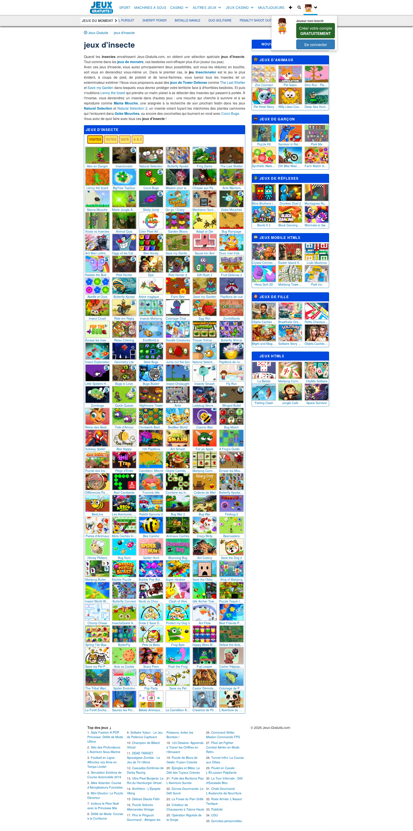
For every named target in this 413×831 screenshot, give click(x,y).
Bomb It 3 (263, 225)
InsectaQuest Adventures (124, 623)
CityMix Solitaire (317, 381)
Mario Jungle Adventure (124, 209)
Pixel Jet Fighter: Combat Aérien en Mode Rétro (222, 747)
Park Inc (316, 284)
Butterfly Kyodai (177, 166)
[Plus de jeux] (290, 7)
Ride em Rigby (124, 318)
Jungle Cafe (290, 403)
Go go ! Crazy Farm (178, 209)
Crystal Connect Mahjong (264, 262)
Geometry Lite (124, 362)
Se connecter (315, 44)
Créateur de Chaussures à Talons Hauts (185, 807)
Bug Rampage (231, 231)
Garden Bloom (178, 231)
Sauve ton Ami (204, 253)
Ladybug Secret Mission (205, 405)
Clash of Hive (178, 601)
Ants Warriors (231, 188)
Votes (111, 139)
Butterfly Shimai (231, 340)
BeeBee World (178, 427)
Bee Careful (151, 536)
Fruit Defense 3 (231, 275)
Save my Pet (177, 688)
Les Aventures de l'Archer (124, 514)
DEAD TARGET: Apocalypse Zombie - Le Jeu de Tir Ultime (143, 757)
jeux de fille (274, 296)
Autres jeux (204, 7)
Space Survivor (316, 403)
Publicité (217, 809)
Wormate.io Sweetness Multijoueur (317, 225)
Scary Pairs (151, 666)
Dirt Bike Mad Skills (290, 166)
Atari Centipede (124, 492)
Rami (262, 20)
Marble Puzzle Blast (124, 579)
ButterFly (124, 645)
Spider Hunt (151, 558)
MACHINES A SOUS (150, 7)
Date (125, 139)
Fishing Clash (264, 403)
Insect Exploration (97, 362)
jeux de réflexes (279, 178)
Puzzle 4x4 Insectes (97, 470)
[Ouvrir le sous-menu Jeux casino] (253, 7)
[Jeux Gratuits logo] (101, 5)
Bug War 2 (178, 514)
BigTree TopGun (124, 188)
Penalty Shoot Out (206, 20)
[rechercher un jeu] (299, 7)
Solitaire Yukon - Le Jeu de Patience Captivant (145, 734)
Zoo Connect (264, 85)
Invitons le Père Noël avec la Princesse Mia (103, 805)
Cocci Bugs (230, 113)
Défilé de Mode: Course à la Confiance (105, 816)
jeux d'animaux (276, 59)
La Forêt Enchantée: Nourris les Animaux (97, 710)
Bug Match (231, 427)
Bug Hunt (124, 558)
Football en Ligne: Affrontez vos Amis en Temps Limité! (102, 762)
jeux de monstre (130, 61)
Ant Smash (177, 449)
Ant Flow (205, 623)
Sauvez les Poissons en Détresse (124, 710)
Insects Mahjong (151, 318)
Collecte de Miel (205, 492)
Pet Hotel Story (264, 106)
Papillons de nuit (231, 296)
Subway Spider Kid (97, 449)
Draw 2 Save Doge (151, 623)
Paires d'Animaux (97, 536)
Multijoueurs (271, 7)
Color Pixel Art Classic (151, 231)
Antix (177, 405)
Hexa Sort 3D (264, 284)
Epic (151, 275)
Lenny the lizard (112, 92)
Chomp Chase (97, 623)
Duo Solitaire (170, 20)
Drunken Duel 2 (290, 203)
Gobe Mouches (127, 113)
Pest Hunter (124, 275)
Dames (245, 20)
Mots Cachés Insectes (124, 536)
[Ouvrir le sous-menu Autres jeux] (220, 7)
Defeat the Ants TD (231, 645)
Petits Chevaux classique (317, 322)
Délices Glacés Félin (146, 799)
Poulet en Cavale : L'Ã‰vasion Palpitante (221, 770)
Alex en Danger (97, 166)
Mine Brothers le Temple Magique (264, 203)
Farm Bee (178, 296)
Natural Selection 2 (132, 108)
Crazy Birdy (205, 536)
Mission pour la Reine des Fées (178, 188)
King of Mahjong (231, 579)
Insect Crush (97, 318)
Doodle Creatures (178, 340)
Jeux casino (237, 7)
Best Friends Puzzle (231, 623)
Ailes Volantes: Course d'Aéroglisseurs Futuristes (105, 785)
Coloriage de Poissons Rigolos (231, 688)
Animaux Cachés (177, 536)
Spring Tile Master (97, 645)
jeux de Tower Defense (188, 82)
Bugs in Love (124, 383)
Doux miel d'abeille (231, 253)
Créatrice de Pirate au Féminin (205, 710)
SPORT (124, 7)
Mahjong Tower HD (290, 284)
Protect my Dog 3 (178, 623)
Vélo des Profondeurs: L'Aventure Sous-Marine (104, 749)
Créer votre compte (315, 30)
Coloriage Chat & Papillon (178, 318)
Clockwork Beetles (151, 427)
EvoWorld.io (151, 340)
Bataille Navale (138, 20)
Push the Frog (178, 666)
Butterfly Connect (124, 601)
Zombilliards (231, 318)
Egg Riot (204, 318)
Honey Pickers (97, 558)
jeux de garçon (277, 119)
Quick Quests (124, 405)
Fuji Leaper (204, 666)
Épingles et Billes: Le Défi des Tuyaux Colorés (183, 770)
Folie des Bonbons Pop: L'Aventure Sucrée (185, 780)
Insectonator (206, 72)
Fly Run (231, 383)
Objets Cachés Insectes (178, 470)
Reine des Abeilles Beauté (97, 427)
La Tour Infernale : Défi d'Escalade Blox (224, 780)
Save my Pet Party (97, 666)
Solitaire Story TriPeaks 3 (290, 343)
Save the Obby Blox (205, 579)
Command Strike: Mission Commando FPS (223, 734)
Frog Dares (204, 166)
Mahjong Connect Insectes (205, 470)
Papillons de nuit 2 (231, 362)
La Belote (263, 381)
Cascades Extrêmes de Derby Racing (145, 770)
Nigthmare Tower (151, 405)
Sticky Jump (151, 209)
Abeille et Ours (97, 296)
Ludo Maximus (317, 262)
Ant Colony (204, 558)
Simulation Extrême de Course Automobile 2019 (104, 774)
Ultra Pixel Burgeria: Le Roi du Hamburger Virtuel (145, 780)
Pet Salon (290, 85)
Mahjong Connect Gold (290, 381)
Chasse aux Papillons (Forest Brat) (205, 188)
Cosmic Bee (204, 427)
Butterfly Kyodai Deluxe (231, 492)
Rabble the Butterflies (97, 275)
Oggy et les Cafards (124, 253)
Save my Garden (100, 87)
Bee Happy (124, 449)
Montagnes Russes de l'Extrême (317, 203)
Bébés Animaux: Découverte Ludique (151, 710)
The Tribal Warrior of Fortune (97, 688)
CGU (214, 815)
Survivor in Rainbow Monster (290, 144)
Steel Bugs (151, 362)
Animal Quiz (124, 231)
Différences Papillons (97, 492)
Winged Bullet (231, 405)
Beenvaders (231, 536)
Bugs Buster (151, 383)
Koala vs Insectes (97, 231)
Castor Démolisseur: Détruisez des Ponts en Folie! (205, 688)
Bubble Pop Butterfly (151, 579)
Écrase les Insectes (97, 340)
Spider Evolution (124, 688)
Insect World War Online (97, 601)
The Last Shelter (232, 82)
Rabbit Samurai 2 (151, 514)
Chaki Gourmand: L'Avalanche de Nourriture (224, 790)
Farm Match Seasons (317, 166)
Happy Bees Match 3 (205, 645)
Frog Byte (178, 645)
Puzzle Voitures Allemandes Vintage (140, 807)
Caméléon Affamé (151, 470)
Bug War (204, 514)
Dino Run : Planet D (317, 85)
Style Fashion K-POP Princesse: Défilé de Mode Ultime (105, 737)
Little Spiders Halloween (97, 383)
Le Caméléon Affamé (178, 710)
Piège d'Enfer (124, 470)
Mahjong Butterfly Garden (97, 579)
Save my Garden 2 (178, 253)
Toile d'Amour (124, 427)
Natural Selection (98, 108)
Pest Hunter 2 (177, 275)
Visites (95, 139)
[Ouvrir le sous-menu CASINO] (188, 7)
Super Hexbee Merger (178, 579)
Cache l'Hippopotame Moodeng (231, 666)
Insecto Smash (204, 383)
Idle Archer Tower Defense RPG (205, 601)
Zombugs (97, 405)
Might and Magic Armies (264, 343)
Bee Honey (151, 253)
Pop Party (151, 688)
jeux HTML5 (272, 355)
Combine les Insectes (178, 492)
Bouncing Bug (177, 558)
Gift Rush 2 (204, 275)
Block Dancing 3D (290, 225)
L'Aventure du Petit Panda (231, 710)
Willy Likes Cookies (290, 106)
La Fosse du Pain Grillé (187, 799)
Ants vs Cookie (124, 666)
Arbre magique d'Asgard (151, 296)
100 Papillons (151, 449)
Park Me (316, 144)
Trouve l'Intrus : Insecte (205, 340)
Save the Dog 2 (231, 558)
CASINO (176, 7)
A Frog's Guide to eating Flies (231, 449)
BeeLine (97, 514)
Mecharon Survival (205, 209)
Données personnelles (226, 821)
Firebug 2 (231, 514)
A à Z (137, 139)
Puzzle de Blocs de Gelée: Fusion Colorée (181, 759)
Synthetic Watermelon (264, 166)
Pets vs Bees (151, 645)
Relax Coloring (124, 340)
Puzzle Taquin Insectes (231, 601)
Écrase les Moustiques (231, 470)
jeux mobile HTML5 (280, 237)
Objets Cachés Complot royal (317, 343)
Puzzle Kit (264, 144)
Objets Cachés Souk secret (264, 322)
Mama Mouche (126, 103)
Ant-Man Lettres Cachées (97, 253)
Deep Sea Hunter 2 (317, 106)
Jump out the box (178, 362)
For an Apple (204, 449)
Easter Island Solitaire (290, 262)
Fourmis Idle (151, 492)
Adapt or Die (204, 231)
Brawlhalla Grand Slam (290, 322)
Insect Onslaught (177, 383)
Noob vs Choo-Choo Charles (151, 601)
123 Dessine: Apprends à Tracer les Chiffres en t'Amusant (184, 747)
